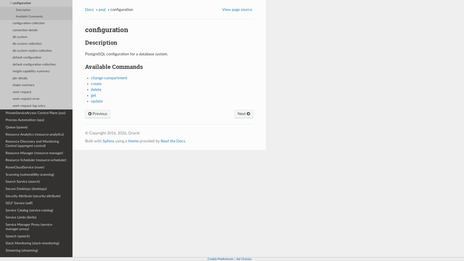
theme (133, 141)
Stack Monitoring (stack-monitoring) (32, 243)
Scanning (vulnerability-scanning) (30, 174)
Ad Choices (244, 259)
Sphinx (108, 141)
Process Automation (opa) (25, 120)
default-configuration (27, 57)
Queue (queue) (17, 127)
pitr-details (20, 78)
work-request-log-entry (29, 106)
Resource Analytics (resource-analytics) (35, 134)
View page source (237, 10)
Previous (99, 114)
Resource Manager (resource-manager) (34, 153)
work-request (22, 92)
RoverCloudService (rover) (25, 167)
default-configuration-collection (34, 64)
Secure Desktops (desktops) (26, 189)
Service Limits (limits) (21, 217)
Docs (89, 10)
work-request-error (26, 99)
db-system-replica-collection (32, 50)
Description (23, 10)
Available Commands (29, 16)
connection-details (25, 30)
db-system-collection (27, 43)
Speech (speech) (18, 236)
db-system (20, 37)
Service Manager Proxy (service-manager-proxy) (29, 227)
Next (242, 114)
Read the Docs (173, 141)
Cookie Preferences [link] (221, 259)
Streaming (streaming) (22, 250)
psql (102, 10)
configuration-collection (29, 23)
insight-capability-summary (31, 71)
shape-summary (24, 85)
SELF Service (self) (19, 203)
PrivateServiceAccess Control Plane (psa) (35, 113)
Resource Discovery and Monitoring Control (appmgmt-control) (32, 144)
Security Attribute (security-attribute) (33, 196)
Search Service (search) (23, 181)
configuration (22, 3)
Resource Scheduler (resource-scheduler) (36, 160)
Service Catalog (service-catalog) (29, 210)
